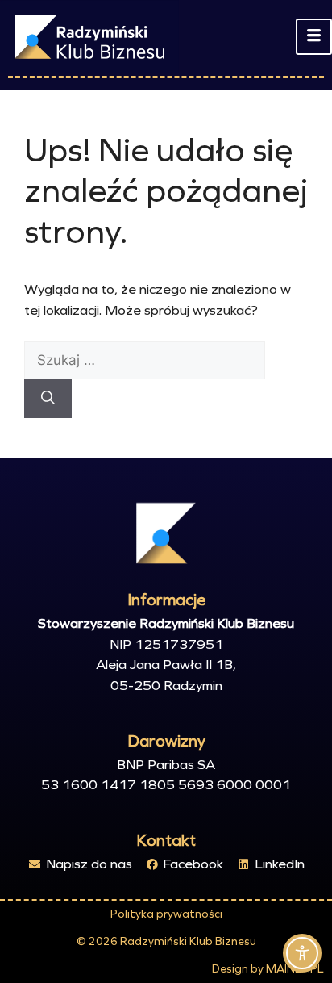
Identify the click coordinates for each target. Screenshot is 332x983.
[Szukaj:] (144, 360)
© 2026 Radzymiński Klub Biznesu (166, 941)
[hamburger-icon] (314, 37)
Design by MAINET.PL (268, 969)
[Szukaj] (48, 398)
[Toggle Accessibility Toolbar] (302, 953)
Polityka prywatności (166, 914)
